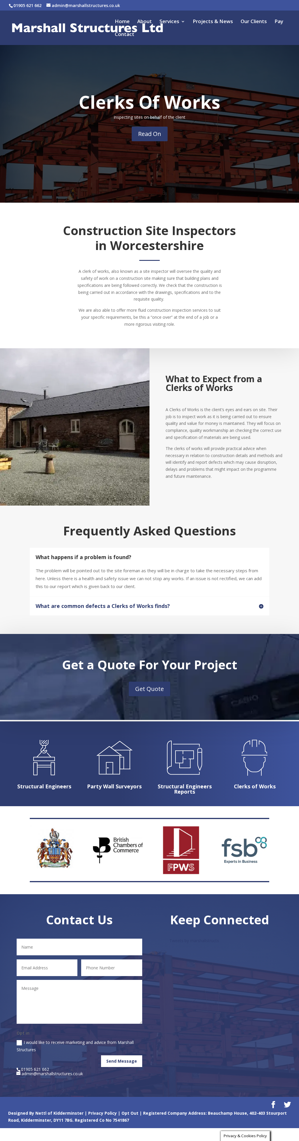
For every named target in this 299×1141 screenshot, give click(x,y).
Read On (149, 134)
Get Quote (149, 689)
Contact (124, 34)
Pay (278, 22)
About (144, 22)
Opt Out (129, 1113)
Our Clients (254, 22)
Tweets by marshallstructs (194, 940)
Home (122, 22)
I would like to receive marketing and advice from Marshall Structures (75, 1046)
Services (169, 22)
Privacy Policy (102, 1113)
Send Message (121, 1061)
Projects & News (213, 22)
